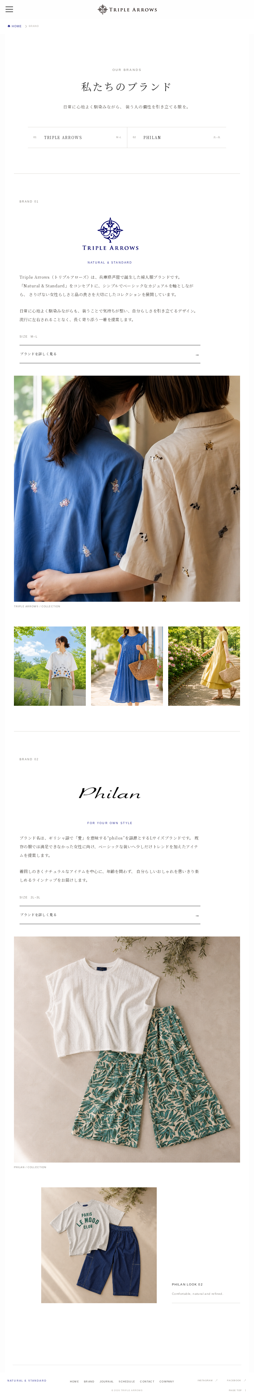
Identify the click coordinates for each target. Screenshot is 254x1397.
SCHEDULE (127, 1381)
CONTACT (147, 1381)
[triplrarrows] (127, 9)
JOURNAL (107, 1381)
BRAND (89, 1381)
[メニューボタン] (9, 9)
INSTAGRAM (205, 1380)
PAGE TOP (235, 1390)
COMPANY (167, 1381)
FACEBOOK (234, 1380)
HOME (74, 1381)
